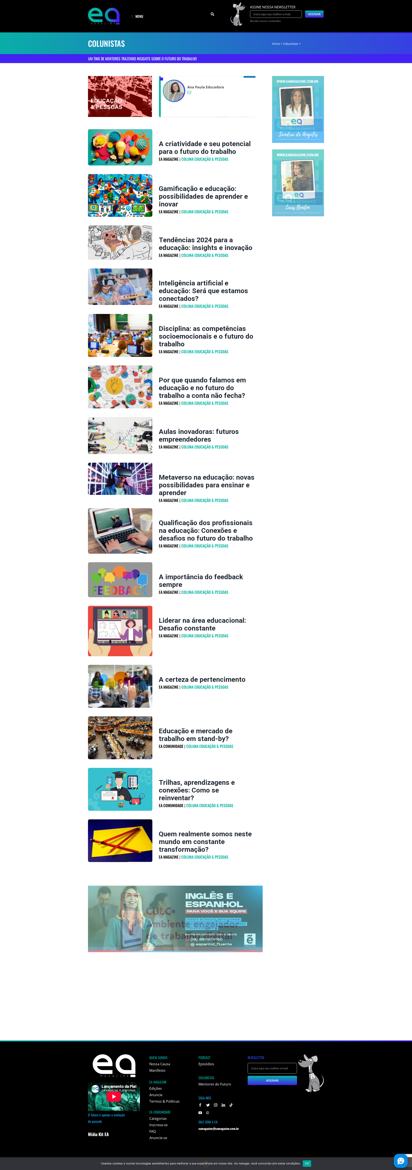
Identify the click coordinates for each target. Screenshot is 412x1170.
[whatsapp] (207, 1112)
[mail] (189, 92)
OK (307, 1163)
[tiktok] (231, 1105)
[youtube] (200, 1112)
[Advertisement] (206, 1006)
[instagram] (215, 1105)
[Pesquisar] (212, 14)
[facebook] (200, 1105)
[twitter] (208, 1105)
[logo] (104, 9)
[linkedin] (223, 1105)
